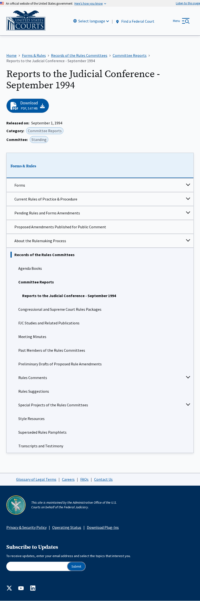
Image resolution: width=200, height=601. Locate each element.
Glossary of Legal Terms (36, 479)
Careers (68, 479)
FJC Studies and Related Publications (49, 323)
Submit (76, 566)
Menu (176, 21)
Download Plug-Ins (103, 527)
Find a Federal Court (137, 21)
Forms (19, 185)
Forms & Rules (23, 166)
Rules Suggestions (33, 391)
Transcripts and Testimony (40, 445)
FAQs (84, 479)
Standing (39, 139)
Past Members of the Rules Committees (51, 350)
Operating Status (66, 527)
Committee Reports (36, 282)
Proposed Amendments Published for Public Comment (60, 226)
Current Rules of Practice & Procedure (45, 199)
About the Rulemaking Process (40, 240)
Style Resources (31, 418)
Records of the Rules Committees (44, 254)
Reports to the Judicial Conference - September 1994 (69, 295)
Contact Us (103, 479)
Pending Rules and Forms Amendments (47, 212)
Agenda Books (30, 268)
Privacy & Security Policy (26, 527)
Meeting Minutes (32, 336)
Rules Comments (32, 377)
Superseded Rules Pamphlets (42, 432)
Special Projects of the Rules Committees (53, 404)
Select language (91, 21)
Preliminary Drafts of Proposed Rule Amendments (60, 363)
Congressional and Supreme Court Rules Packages (59, 309)
